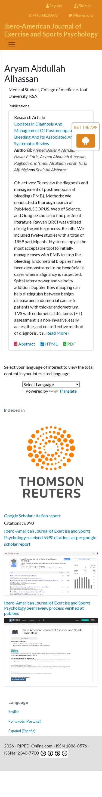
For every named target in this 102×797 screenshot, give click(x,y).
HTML (51, 343)
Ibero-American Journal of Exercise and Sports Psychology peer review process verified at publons (47, 608)
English (13, 711)
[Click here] (51, 574)
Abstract (26, 343)
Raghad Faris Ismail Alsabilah (40, 163)
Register (55, 6)
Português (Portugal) (24, 721)
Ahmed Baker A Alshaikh (54, 149)
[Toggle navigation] (11, 44)
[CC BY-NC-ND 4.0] (53, 752)
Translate (68, 390)
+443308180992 (44, 15)
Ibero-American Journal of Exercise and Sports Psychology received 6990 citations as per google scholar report (50, 537)
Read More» (57, 332)
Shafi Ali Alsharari (51, 169)
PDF (71, 343)
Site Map (84, 6)
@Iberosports (83, 15)
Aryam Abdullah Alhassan (62, 156)
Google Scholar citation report (32, 515)
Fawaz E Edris (26, 156)
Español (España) (21, 731)
